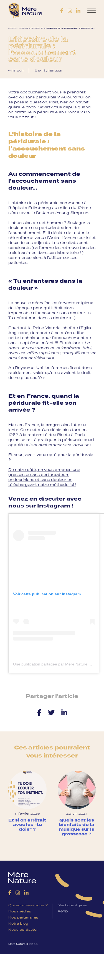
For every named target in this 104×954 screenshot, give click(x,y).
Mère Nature (25, 11)
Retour (17, 70)
